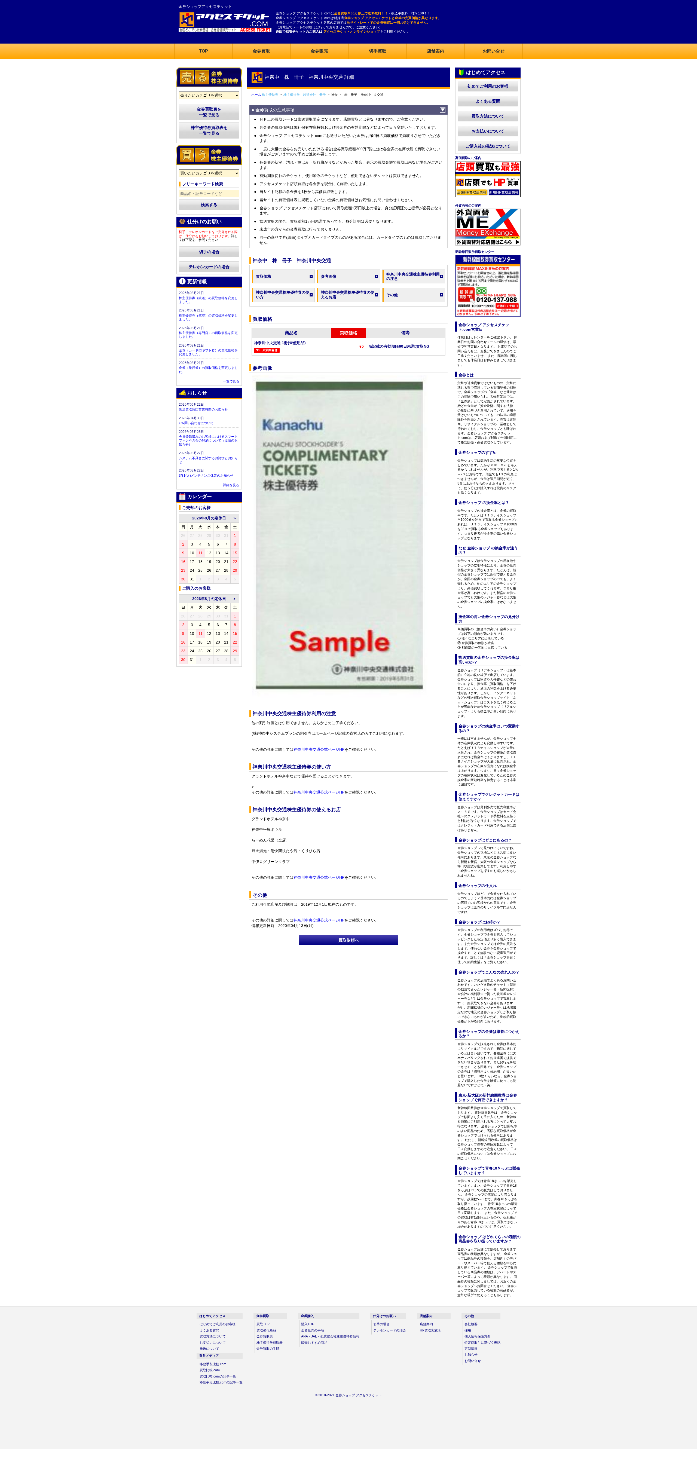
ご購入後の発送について (488, 146)
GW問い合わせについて (196, 423)
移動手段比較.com (213, 1364)
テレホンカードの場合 (209, 266)
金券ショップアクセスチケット (205, 6)
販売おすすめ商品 (314, 1343)
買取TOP (263, 1324)
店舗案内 (426, 1324)
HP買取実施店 (430, 1330)
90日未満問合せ (266, 350)
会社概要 (471, 1324)
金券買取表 (264, 1336)
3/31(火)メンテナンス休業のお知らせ (206, 475)
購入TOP (307, 1324)
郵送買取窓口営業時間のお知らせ (203, 409)
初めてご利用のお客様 (487, 86)
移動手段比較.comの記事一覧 (221, 1382)
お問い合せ (472, 1361)
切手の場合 (209, 251)
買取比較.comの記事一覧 (218, 1376)
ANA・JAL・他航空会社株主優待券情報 (330, 1336)
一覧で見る (231, 381)
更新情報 (471, 1349)
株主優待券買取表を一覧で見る (209, 130)
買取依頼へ (348, 940)
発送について (209, 1349)
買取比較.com (210, 1370)
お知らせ (471, 1355)
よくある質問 (488, 101)
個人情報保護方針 (477, 1336)
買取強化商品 (266, 1330)
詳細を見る (231, 485)
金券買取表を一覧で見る (209, 112)
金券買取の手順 (267, 1349)
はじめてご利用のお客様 (218, 1324)
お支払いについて (488, 131)
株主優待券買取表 (269, 1343)
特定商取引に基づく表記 (482, 1343)
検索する (209, 204)
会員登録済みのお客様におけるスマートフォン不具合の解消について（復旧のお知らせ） (208, 440)
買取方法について (488, 116)
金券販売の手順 (312, 1330)
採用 (467, 1330)
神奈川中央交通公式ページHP (319, 749)
